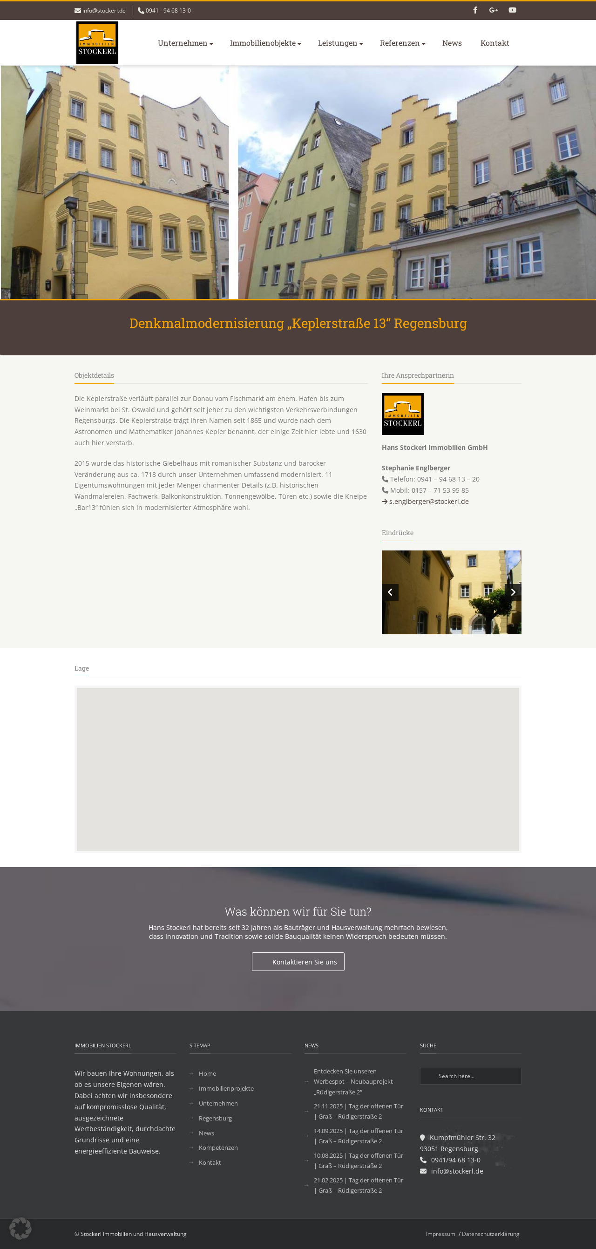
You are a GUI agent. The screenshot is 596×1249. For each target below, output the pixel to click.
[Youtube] (512, 10)
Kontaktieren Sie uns (304, 961)
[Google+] (493, 10)
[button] (20, 1228)
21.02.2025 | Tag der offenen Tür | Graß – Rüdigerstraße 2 (358, 1185)
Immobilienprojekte (226, 1088)
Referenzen (400, 43)
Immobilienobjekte (263, 43)
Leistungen (338, 43)
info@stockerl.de (104, 10)
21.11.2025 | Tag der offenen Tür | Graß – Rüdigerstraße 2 (358, 1111)
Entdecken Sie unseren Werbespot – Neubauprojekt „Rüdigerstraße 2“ (353, 1081)
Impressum (440, 1234)
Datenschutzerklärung (491, 1234)
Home (207, 1073)
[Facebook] (475, 10)
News (452, 43)
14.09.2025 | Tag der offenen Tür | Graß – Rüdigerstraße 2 (358, 1136)
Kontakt (495, 43)
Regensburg (215, 1118)
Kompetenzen (218, 1147)
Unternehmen (183, 43)
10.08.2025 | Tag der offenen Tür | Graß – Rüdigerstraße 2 (358, 1160)
